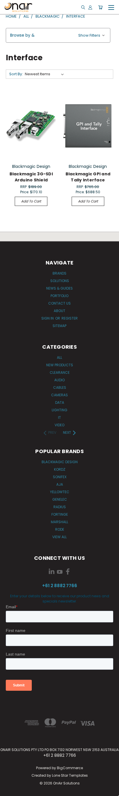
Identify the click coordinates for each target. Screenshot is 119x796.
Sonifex (59, 476)
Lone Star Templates (70, 775)
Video (59, 425)
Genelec (59, 499)
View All (59, 536)
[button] (58, 35)
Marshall (59, 521)
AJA (59, 484)
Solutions (59, 280)
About (59, 310)
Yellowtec (59, 491)
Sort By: (16, 74)
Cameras (59, 395)
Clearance (60, 372)
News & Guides (59, 288)
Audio (59, 380)
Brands (59, 273)
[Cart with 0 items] (100, 7)
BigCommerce (70, 767)
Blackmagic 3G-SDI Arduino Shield (31, 177)
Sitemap (59, 325)
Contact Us (59, 303)
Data (59, 402)
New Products (59, 365)
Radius (59, 506)
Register (70, 318)
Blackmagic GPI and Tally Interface (88, 177)
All (59, 357)
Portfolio (59, 295)
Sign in (48, 318)
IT (59, 417)
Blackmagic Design (60, 461)
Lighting (59, 410)
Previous (9, 790)
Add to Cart (31, 201)
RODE (59, 529)
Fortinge (59, 514)
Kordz (59, 469)
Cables (59, 387)
